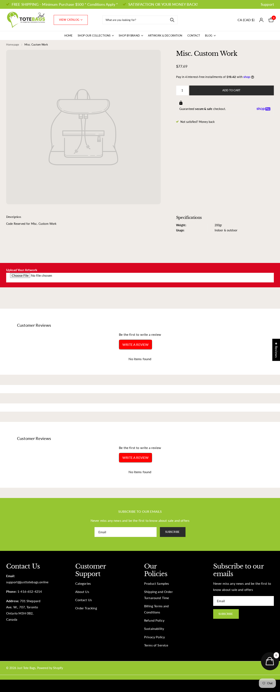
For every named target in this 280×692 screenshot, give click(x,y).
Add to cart (231, 90)
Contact (193, 35)
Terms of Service (156, 645)
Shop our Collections (94, 35)
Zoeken (172, 20)
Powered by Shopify (50, 668)
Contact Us (83, 600)
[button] (199, 86)
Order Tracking (86, 608)
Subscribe (172, 531)
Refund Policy (154, 620)
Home (68, 35)
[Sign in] (261, 20)
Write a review (135, 344)
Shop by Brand (129, 35)
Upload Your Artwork (21, 270)
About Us (82, 592)
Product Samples (156, 583)
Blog (208, 35)
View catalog (69, 19)
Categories (83, 583)
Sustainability (154, 628)
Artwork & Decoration (165, 35)
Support (267, 4)
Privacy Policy (154, 637)
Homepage (12, 44)
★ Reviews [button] (276, 350)
